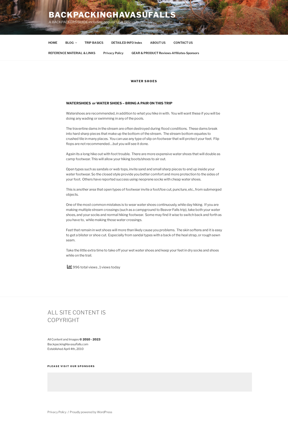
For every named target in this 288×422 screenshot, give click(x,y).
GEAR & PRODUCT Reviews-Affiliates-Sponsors (165, 53)
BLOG (69, 42)
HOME (52, 42)
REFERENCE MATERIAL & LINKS (71, 53)
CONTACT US (183, 42)
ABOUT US (158, 42)
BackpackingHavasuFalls (112, 14)
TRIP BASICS (94, 42)
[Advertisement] (149, 382)
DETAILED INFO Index (126, 42)
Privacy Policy (113, 53)
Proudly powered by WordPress (91, 412)
